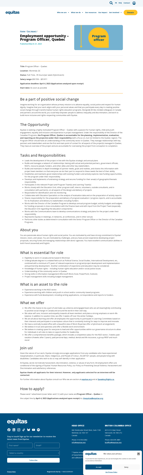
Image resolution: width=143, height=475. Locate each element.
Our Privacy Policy (111, 472)
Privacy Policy (11, 472)
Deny (126, 467)
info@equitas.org (78, 442)
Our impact (102, 12)
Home (22, 31)
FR (116, 3)
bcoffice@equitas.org (113, 442)
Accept (98, 467)
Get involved (114, 12)
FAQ (120, 3)
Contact (127, 3)
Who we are (62, 12)
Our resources (91, 12)
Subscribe (33, 460)
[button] (138, 454)
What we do (76, 12)
